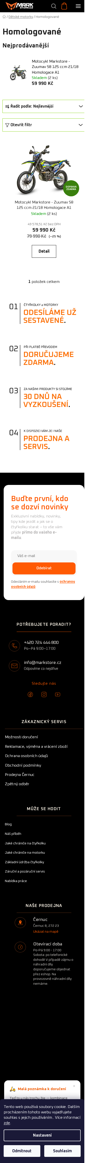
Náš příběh (13, 834)
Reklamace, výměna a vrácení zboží (36, 747)
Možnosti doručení (21, 737)
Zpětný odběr (17, 784)
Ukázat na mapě (45, 931)
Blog (8, 824)
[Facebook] (30, 694)
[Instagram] (44, 694)
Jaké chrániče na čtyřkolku (25, 843)
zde (7, 1123)
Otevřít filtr (21, 125)
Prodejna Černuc (19, 775)
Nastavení (42, 1135)
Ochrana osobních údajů (26, 756)
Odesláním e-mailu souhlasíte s (43, 584)
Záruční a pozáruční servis (25, 871)
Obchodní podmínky (23, 765)
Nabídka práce (16, 881)
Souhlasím (62, 1151)
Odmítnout (22, 1151)
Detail (44, 251)
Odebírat (44, 568)
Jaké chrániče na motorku (25, 852)
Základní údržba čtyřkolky (24, 862)
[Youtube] (57, 694)
